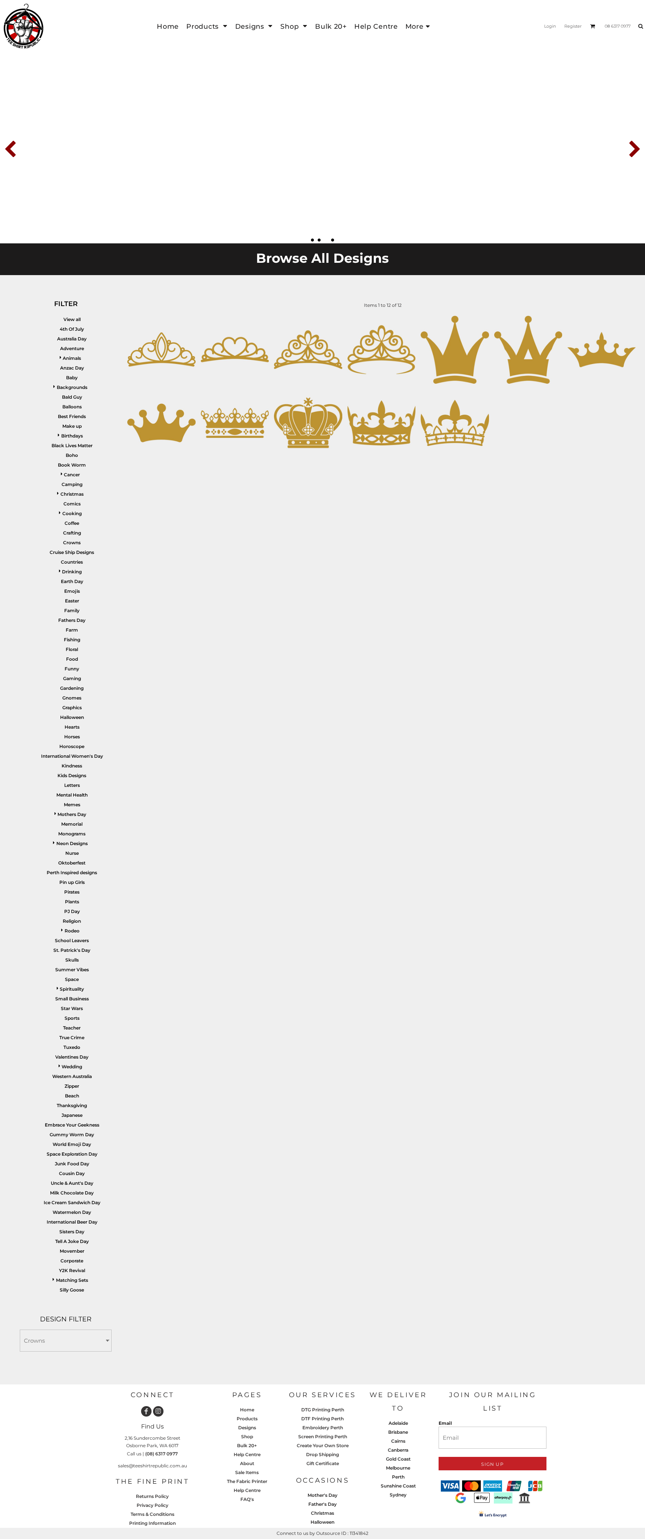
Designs (247, 1427)
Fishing (72, 639)
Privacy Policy (152, 1505)
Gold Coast (398, 1459)
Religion (72, 921)
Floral (72, 649)
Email (445, 1423)
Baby (72, 377)
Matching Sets (72, 1280)
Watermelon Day (72, 1212)
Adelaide (398, 1423)
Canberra (398, 1450)
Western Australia (72, 1076)
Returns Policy (152, 1496)
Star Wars (72, 1008)
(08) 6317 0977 (161, 1454)
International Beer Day (72, 1222)
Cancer (72, 474)
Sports (72, 1018)
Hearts (72, 727)
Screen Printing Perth (322, 1436)
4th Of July (72, 329)
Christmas (72, 494)
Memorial (71, 824)
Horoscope (71, 746)
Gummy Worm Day (72, 1134)
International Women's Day (72, 756)
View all (72, 319)
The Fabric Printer (247, 1481)
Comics (72, 504)
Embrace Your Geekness (72, 1125)
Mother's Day (322, 1495)
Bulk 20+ (247, 1445)
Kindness (72, 766)
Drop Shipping (322, 1454)
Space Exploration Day (72, 1154)
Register (573, 26)
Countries (72, 562)
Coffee (72, 523)
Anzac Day (72, 368)
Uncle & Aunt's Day (72, 1183)
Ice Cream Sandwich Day (72, 1202)
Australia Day (72, 339)
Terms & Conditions (152, 1514)
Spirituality (72, 989)
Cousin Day (72, 1173)
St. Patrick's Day (71, 950)
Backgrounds (72, 387)
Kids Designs (71, 775)
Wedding (72, 1066)
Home (247, 1409)
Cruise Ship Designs (72, 552)
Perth (398, 1477)
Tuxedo (71, 1047)
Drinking (72, 571)
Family (72, 610)
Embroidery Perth (322, 1427)
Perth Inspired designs (72, 872)
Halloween (72, 717)
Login (550, 26)
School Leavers (72, 940)
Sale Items (247, 1472)
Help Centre (247, 1454)
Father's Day (322, 1504)
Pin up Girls (72, 882)
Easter (72, 601)
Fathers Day (71, 620)
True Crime (71, 1037)
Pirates (72, 892)
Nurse (72, 853)
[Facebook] (146, 1411)
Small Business (72, 998)
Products (247, 1418)
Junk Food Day (72, 1163)
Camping (72, 484)
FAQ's (247, 1499)
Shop (247, 1436)
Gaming (72, 678)
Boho (72, 455)
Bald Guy (72, 397)
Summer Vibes (72, 969)
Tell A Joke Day (72, 1241)
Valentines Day (71, 1057)
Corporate (71, 1261)
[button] (207, 26)
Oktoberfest (71, 863)
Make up (72, 426)
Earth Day (72, 581)
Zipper (72, 1086)
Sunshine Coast (398, 1486)
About (247, 1463)
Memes (72, 804)
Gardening (72, 688)
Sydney (398, 1495)
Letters (72, 785)
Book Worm (72, 465)
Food (72, 659)
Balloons (72, 406)
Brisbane (398, 1432)
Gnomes (71, 698)
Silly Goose (72, 1290)
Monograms (71, 834)
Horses (72, 736)
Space (72, 979)
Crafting (72, 533)
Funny (72, 669)
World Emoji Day (72, 1144)
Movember (72, 1251)
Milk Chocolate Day (72, 1193)
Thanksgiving (72, 1105)
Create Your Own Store (323, 1445)
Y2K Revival (72, 1270)
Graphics (72, 707)
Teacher (72, 1028)
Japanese (72, 1115)
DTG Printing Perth (322, 1409)
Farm (72, 630)
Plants (72, 901)
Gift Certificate (322, 1463)
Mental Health (72, 795)
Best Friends (72, 416)
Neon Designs (72, 843)
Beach (72, 1096)
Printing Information (152, 1523)
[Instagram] (158, 1411)
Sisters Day (71, 1231)
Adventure (72, 348)
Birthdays (72, 436)
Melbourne (398, 1468)
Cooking (72, 513)
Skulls (72, 960)
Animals (72, 358)
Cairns (398, 1441)
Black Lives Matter (72, 445)
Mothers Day (71, 814)
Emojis (72, 591)
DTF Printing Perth (322, 1418)
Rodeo (72, 931)
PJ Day (72, 911)
